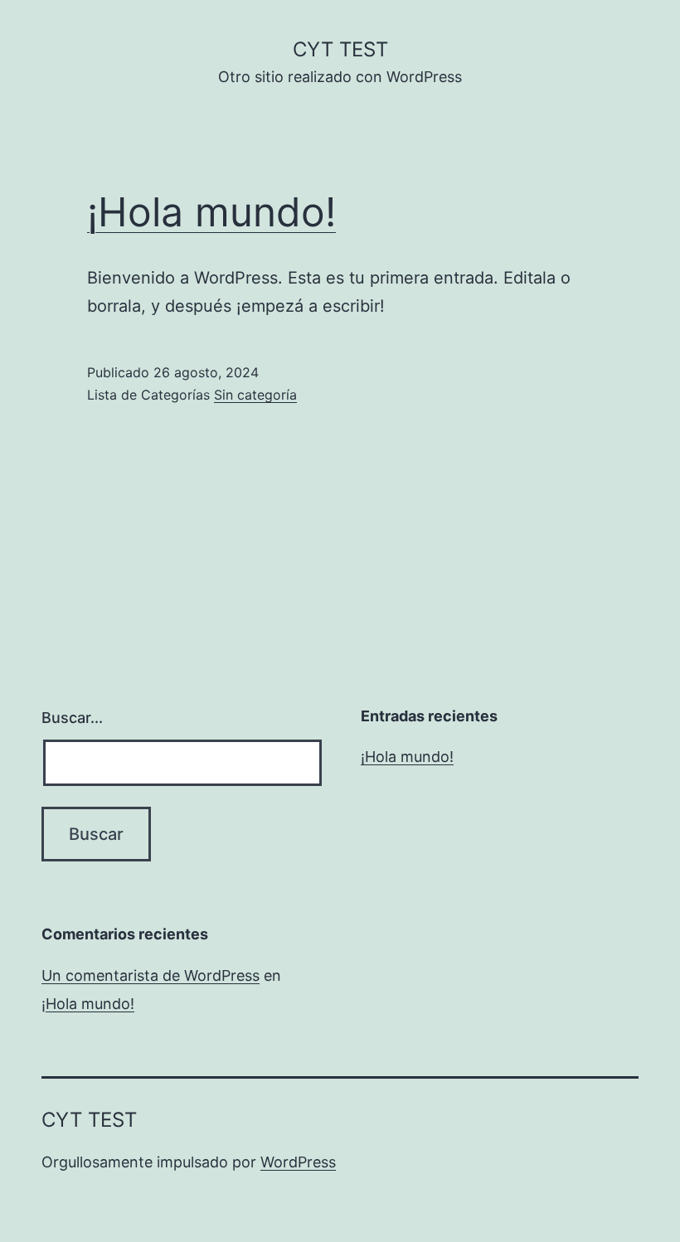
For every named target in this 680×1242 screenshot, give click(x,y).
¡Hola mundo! (211, 211)
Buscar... (72, 717)
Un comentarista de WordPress (150, 975)
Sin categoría (255, 394)
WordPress (298, 1162)
